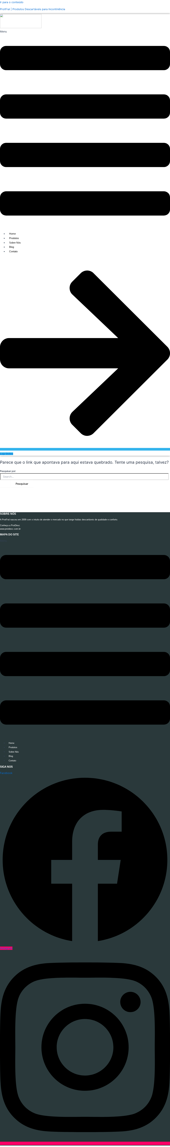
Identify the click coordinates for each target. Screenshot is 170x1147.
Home (12, 233)
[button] (85, 129)
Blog (11, 247)
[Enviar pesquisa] (5, 484)
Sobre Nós (15, 242)
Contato (13, 251)
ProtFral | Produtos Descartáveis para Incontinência (32, 9)
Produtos (14, 238)
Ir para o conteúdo (11, 2)
